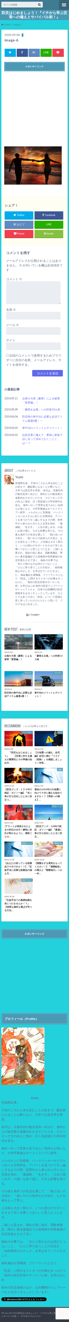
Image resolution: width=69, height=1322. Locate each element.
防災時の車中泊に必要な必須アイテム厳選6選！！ (42, 418)
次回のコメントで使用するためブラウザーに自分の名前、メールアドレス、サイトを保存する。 (33, 360)
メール (12, 325)
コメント (14, 279)
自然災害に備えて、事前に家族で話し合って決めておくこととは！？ (42, 439)
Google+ (35, 614)
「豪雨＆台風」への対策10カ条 (41, 409)
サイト (10, 340)
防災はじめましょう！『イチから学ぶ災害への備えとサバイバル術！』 (34, 15)
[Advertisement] (34, 107)
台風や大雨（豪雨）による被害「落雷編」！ (41, 400)
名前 (11, 309)
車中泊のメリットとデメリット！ (42, 427)
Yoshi (19, 477)
